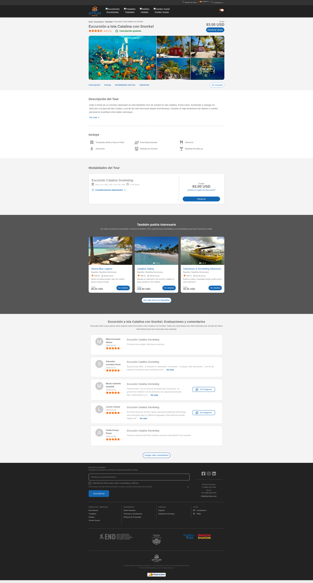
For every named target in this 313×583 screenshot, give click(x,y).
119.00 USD (143, 289)
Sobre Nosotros (129, 510)
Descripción (94, 85)
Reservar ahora (215, 30)
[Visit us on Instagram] (209, 475)
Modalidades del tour (125, 85)
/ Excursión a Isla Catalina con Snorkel (128, 22)
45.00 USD (189, 289)
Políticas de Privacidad (132, 517)
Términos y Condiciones (132, 514)
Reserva (201, 199)
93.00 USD (215, 24)
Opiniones (144, 85)
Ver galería (207, 69)
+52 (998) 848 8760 (209, 491)
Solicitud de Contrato (166, 514)
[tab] (108, 263)
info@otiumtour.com (209, 496)
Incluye (107, 85)
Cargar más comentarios (157, 455)
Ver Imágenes (204, 389)
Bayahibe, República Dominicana (104, 272)
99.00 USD (97, 289)
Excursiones (99, 22)
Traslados (92, 514)
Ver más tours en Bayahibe (156, 300)
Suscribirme (98, 493)
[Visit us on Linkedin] (214, 475)
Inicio (91, 22)
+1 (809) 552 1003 (209, 486)
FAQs (198, 514)
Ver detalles (123, 288)
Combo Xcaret (94, 520)
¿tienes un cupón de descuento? (201, 190)
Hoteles (92, 517)
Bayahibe (109, 22)
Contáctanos (201, 510)
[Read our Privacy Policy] (188, 486)
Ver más (170, 370)
